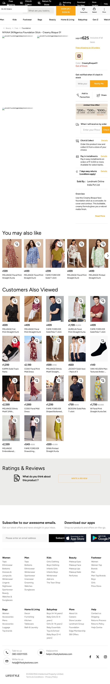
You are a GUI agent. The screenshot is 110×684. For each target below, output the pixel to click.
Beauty (8, 28)
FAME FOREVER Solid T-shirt (53, 276)
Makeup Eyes (75, 561)
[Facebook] (90, 656)
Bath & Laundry (31, 627)
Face (16, 28)
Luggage (6, 627)
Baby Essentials (54, 627)
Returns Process (98, 620)
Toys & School (53, 631)
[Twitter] (97, 656)
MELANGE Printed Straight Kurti (97, 276)
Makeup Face (75, 565)
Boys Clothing (53, 565)
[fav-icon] (83, 9)
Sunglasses (29, 589)
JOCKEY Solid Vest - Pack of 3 (76, 370)
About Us (73, 613)
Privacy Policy (51, 677)
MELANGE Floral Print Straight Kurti (33, 276)
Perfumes (73, 575)
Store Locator (75, 620)
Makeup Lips (74, 568)
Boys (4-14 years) (55, 613)
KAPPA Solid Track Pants (10, 370)
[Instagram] (105, 656)
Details (100, 115)
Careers (72, 617)
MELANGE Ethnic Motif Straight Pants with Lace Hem (54, 370)
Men (93, 572)
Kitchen (28, 620)
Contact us (96, 613)
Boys (93, 579)
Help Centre (96, 627)
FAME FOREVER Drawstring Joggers (31, 450)
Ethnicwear (7, 565)
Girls (93, 582)
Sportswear (7, 589)
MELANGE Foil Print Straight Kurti (10, 330)
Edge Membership (77, 631)
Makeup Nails (75, 572)
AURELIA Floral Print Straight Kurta (76, 330)
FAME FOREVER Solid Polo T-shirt (53, 330)
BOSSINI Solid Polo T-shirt (77, 410)
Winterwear (7, 579)
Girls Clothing (53, 561)
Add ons (50, 579)
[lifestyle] (12, 676)
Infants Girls (52, 568)
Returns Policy (97, 624)
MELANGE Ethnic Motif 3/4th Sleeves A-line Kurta (10, 410)
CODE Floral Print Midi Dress (32, 370)
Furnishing (29, 617)
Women (94, 561)
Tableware (29, 624)
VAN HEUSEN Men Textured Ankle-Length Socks (98, 370)
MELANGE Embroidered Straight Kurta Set (10, 450)
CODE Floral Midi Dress (31, 410)
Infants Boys (52, 572)
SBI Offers (73, 634)
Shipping (95, 617)
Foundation (26, 28)
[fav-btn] (16, 244)
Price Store (96, 586)
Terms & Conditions (35, 677)
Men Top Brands (98, 575)
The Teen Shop (53, 582)
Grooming (29, 582)
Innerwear (29, 579)
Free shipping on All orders (88, 47)
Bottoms (6, 568)
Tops (4, 561)
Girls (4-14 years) (54, 624)
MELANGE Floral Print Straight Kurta (12, 276)
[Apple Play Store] (75, 538)
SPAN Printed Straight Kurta (52, 449)
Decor (27, 613)
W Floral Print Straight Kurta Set (98, 410)
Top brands (7, 631)
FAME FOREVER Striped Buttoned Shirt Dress (54, 410)
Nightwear (7, 586)
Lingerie (5, 582)
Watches (28, 586)
